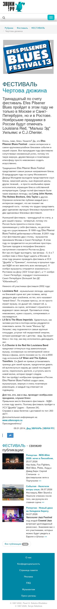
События (31, 486)
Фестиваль (22, 27)
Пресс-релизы (28, 595)
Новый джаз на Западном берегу (39, 509)
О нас (28, 557)
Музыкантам (28, 589)
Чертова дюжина (25, 90)
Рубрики (9, 27)
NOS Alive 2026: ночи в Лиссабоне (39, 456)
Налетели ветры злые (37, 487)
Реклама (28, 576)
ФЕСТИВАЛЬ (38, 27)
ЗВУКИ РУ (48, 428)
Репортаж (31, 455)
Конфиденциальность (28, 563)
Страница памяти (28, 570)
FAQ (28, 582)
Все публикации (16, 543)
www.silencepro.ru (12, 420)
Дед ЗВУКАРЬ (34, 428)
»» (40, 480)
